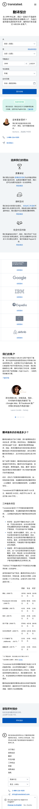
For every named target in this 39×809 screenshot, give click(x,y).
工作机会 (11, 763)
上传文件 (32, 63)
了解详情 (30, 109)
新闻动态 (11, 753)
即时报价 (19, 720)
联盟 (10, 766)
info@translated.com (21, 794)
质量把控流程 (20, 177)
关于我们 (11, 749)
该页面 (20, 659)
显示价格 (19, 91)
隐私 (10, 772)
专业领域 (5, 69)
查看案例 (19, 270)
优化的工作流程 (29, 206)
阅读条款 (19, 186)
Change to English (15, 805)
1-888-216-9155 (18, 790)
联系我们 (10, 143)
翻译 (10, 756)
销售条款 (11, 769)
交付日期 (5, 79)
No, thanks (28, 805)
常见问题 (11, 759)
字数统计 (5, 59)
